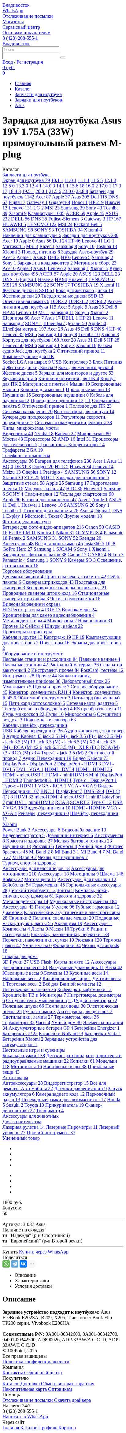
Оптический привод (81, 351)
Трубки (79, 928)
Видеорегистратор (23, 835)
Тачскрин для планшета (50, 510)
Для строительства (21, 1121)
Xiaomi (18, 213)
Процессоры (40, 439)
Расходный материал (74, 664)
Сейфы (34, 626)
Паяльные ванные (99, 659)
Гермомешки (48, 884)
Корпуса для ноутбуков (30, 340)
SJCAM (66, 549)
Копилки (82, 1061)
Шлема (111, 873)
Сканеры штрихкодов (48, 582)
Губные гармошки (98, 906)
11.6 (97, 180)
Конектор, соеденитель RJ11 (40, 692)
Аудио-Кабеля (24, 736)
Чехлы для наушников (63, 857)
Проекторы (54, 642)
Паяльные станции (25, 664)
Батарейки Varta (102, 1033)
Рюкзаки (43, 846)
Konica (46, 532)
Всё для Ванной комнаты (72, 984)
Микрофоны (62, 620)
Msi (43, 312)
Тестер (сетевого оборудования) (37, 708)
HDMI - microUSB (23, 774)
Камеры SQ (82, 560)
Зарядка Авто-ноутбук (87, 251)
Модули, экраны (44, 488)
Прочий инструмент (51, 1132)
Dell (99, 196)
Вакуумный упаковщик (76, 967)
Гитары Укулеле (54, 906)
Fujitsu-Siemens (65, 218)
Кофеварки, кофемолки (84, 989)
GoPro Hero (17, 549)
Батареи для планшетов (49, 499)
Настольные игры (65, 1066)
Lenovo (20, 207)
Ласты (39, 928)
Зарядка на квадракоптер (45, 262)
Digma (102, 510)
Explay (15, 516)
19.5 (28, 191)
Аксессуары (18, 461)
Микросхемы (94, 433)
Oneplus (32, 472)
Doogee (43, 466)
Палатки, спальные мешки (63, 917)
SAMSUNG (17, 229)
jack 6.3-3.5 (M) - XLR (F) (71, 747)
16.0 (92, 185)
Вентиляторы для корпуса (84, 411)
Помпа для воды (65, 1006)
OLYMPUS (89, 532)
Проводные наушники (57, 400)
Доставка (30, 1383)
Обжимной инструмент (43, 697)
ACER (75, 213)
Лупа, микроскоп (23, 714)
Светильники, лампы (27, 1017)
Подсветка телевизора (50, 719)
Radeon (65, 433)
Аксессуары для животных (30, 1116)
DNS (39, 218)
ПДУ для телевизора (92, 1000)
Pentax (17, 538)
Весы (113, 967)
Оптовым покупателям (26, 32)
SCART (80, 802)
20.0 (41, 191)
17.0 (105, 185)
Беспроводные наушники (60, 395)
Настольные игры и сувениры (33, 1050)
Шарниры (15, 317)
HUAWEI (14, 224)
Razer (46, 246)
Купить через (44, 1251)
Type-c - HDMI (19, 785)
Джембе (12, 912)
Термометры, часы (76, 1017)
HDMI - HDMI (94, 769)
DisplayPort (69, 791)
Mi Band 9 (24, 857)
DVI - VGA (29, 769)
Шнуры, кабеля (64, 626)
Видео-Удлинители (47, 807)
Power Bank (16, 829)
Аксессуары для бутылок (85, 1011)
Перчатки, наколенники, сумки (38, 939)
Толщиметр (50, 1110)
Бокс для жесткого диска (84, 290)
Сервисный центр (21, 27)
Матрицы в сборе (95, 262)
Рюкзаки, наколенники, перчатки (70, 934)
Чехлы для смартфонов (87, 494)
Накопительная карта (25, 1389)
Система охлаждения (27, 411)
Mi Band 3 (67, 851)
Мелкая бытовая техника (83, 840)
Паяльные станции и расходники (40, 659)
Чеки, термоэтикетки (75, 598)
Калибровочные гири (67, 978)
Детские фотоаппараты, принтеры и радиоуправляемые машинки (62, 1058)
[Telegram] (14, 1264)
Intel (83, 439)
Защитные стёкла (23, 483)
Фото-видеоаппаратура (26, 521)
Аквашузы (68, 923)
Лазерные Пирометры (72, 1127)
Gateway (37, 202)
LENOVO (42, 224)
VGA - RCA (52, 785)
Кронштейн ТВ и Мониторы (34, 995)
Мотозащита (40, 879)
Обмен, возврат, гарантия (67, 1383)
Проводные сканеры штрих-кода (39, 593)
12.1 (110, 180)
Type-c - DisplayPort (95, 780)
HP (96, 202)
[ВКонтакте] (23, 1264)
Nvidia (44, 433)
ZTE (31, 477)
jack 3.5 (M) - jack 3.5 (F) (70, 736)
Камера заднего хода (60, 1094)
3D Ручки (15, 962)
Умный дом (92, 846)
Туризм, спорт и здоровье (29, 862)
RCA (62, 802)
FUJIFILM (22, 532)
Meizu (11, 472)
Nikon (65, 532)
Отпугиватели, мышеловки (36, 1000)
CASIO (97, 554)
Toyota (34, 1105)
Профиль (48, 1427)
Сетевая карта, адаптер (92, 703)
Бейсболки (16, 884)
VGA (14, 807)
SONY (44, 229)
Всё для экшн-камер (59, 543)
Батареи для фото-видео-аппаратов (43, 527)
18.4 (15, 191)
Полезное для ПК (90, 406)
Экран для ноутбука (26, 180)
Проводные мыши (88, 389)
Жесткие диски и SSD (28, 290)
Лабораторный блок (86, 681)
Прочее (13, 626)
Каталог (23, 88)
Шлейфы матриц (24, 328)
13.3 (22, 185)
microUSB (76, 796)
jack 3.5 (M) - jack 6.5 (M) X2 (67, 741)
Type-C (101, 802)
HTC (62, 466)
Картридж (57, 637)
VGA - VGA (82, 785)
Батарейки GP (20, 1033)
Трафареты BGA (22, 450)
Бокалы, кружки (23, 1055)
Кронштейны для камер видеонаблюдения (48, 615)
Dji (110, 543)
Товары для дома (20, 956)
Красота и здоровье (29, 840)
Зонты (65, 890)
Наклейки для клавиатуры (31, 235)
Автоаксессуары (22, 1083)
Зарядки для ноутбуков (38, 99)
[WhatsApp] (6, 1264)
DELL (20, 218)
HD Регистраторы (23, 609)
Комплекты (16, 928)
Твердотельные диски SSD (72, 295)
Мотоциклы (84, 873)
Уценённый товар (21, 1138)
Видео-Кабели (90, 758)
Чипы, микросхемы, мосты (30, 428)
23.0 (68, 191)
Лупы (55, 714)
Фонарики (67, 945)
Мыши (80, 384)
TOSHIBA (69, 229)
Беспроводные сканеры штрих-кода (66, 587)
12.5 (8, 185)
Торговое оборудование (27, 571)
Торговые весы (23, 984)
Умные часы (37, 945)
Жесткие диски (21, 295)
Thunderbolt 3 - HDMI (47, 780)
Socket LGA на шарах (26, 362)
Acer (43, 196)
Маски (59, 928)
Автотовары (15, 1077)
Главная (23, 83)
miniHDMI (41, 802)
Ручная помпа (39, 1011)
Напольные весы (21, 978)
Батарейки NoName (61, 1033)
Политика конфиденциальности (35, 1361)
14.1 (62, 185)
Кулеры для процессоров (31, 417)
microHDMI (48, 796)
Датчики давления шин (80, 1088)
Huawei (77, 279)
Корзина (67, 1427)
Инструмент (18, 675)
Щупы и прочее (51, 686)
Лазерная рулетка (23, 1127)
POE (53, 609)
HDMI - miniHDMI (66, 774)
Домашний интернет (69, 835)
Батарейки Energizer (97, 1028)
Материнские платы (46, 384)
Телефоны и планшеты (26, 455)
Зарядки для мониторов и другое (76, 373)
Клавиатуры (46, 213)
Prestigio (53, 472)
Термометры (18, 1022)
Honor (80, 202)
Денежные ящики (22, 576)
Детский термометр (32, 890)
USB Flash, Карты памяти (60, 962)
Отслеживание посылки (27, 16)
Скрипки (20, 917)
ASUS (89, 273)
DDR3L (78, 301)
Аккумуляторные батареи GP (41, 1028)
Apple (61, 196)
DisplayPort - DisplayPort (29, 763)
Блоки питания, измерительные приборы (46, 678)
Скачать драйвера (72, 1400)
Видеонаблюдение (83, 829)
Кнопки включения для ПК (68, 378)
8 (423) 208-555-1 (20, 38)
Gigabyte (59, 202)
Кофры (12, 879)
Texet (55, 516)
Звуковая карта (19, 378)
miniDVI (16, 802)
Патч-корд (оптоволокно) (37, 703)
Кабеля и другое (22, 637)
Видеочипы (17, 433)
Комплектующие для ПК (28, 356)
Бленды (90, 538)
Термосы (66, 846)
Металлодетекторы (24, 620)
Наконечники (95, 620)
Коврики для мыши (42, 389)
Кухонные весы (88, 973)
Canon (94, 527)
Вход (7, 62)
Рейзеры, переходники (43, 813)
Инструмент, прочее (55, 670)
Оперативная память (25, 301)
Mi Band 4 (92, 851)
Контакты (13, 1372)
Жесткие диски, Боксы (31, 367)
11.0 (70, 180)
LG (38, 207)
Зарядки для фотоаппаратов (34, 554)
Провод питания (41, 251)
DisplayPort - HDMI (79, 763)
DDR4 (97, 301)
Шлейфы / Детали (65, 323)
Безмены (56, 973)
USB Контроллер (71, 362)
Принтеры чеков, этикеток (75, 576)
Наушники (16, 395)
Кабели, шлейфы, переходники (34, 725)
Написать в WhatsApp (25, 1416)
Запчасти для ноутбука (38, 94)
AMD (66, 439)
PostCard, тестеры (102, 670)
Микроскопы (80, 714)
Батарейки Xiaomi (22, 1039)
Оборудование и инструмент (32, 653)
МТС (48, 477)
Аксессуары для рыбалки (86, 879)
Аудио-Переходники (46, 758)
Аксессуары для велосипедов (36, 868)
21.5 (55, 191)
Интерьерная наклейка (29, 989)
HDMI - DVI (59, 769)
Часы (43, 1022)
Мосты (12, 439)
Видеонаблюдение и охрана (31, 604)
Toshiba (106, 246)
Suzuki (14, 1105)
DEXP (22, 466)
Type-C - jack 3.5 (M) (64, 752)
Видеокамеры (79, 609)
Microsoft (13, 246)
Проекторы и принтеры (27, 631)
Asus (19, 105)
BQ (7, 466)
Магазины (13, 21)
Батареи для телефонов (63, 461)
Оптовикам (60, 1389)
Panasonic (14, 560)
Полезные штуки (23, 1006)
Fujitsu (17, 202)
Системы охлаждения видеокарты (73, 422)
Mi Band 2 (41, 851)
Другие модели (83, 516)
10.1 (57, 180)
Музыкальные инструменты (83, 901)
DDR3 (58, 301)
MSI (52, 207)
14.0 (49, 185)
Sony (94, 207)
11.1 (84, 180)
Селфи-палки (41, 494)
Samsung (73, 207)
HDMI (23, 796)
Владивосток (16, 5)
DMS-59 (93, 791)
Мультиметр (16, 686)
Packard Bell (88, 224)
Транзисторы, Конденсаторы (72, 444)
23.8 (82, 191)
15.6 (77, 185)
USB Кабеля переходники (32, 730)
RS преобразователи (98, 708)
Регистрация (30, 62)
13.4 (35, 185)
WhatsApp (12, 10)
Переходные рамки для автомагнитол (63, 1099)
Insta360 (94, 543)
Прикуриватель (64, 1105)
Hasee (46, 279)
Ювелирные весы (22, 973)
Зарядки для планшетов (82, 477)
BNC (47, 791)
